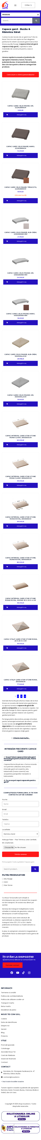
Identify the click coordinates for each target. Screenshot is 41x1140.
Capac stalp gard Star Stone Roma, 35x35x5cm (20, 681)
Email (4, 809)
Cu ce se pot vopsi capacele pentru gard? (20, 781)
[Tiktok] (23, 972)
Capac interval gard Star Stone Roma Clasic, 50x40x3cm (20, 477)
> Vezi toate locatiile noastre (12, 1081)
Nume (4, 799)
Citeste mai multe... (21, 738)
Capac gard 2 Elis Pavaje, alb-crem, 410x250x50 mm (20, 233)
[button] (15, 5)
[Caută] (36, 20)
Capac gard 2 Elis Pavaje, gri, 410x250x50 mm (20, 274)
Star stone (8, 885)
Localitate (6, 829)
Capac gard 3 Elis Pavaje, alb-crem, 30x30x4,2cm (20, 355)
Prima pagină (6, 862)
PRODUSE (6, 14)
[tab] (20, 15)
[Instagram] (29, 972)
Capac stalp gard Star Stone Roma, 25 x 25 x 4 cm (20, 640)
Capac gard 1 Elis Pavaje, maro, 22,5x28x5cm (20, 147)
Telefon (5, 820)
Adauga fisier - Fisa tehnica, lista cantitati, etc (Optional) (19, 841)
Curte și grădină (18, 862)
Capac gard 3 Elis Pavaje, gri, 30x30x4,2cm (20, 396)
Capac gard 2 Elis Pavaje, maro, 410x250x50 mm (20, 315)
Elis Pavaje (8, 879)
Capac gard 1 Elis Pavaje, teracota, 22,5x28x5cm (20, 188)
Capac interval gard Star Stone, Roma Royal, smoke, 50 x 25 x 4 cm (20, 599)
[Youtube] (17, 972)
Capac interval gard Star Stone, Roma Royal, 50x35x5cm (20, 518)
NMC (6, 882)
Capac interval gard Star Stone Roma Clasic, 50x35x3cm (20, 436)
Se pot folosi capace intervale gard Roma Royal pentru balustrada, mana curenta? (20, 758)
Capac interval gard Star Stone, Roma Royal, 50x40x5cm (20, 559)
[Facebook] (12, 972)
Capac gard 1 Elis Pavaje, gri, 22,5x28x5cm (20, 107)
